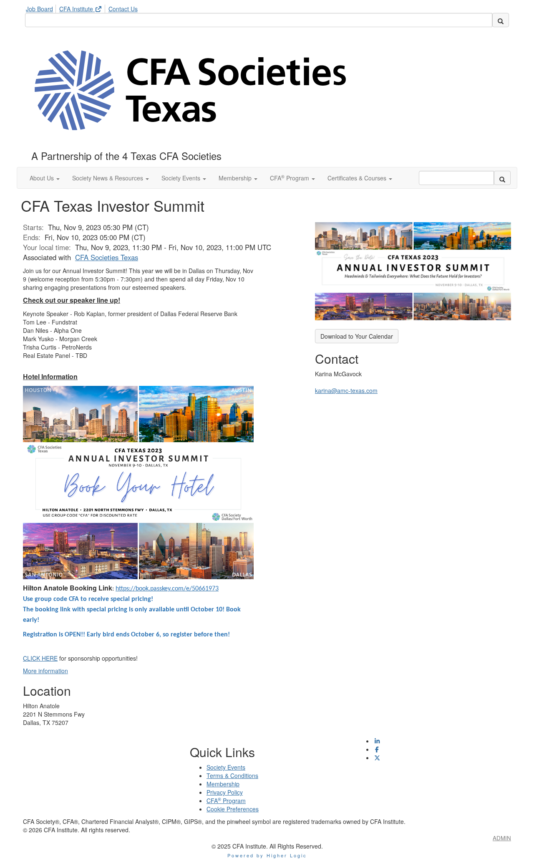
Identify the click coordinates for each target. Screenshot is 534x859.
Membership (223, 784)
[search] (500, 20)
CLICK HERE (40, 658)
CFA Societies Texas (106, 257)
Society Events (226, 767)
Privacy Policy (225, 792)
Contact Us (123, 9)
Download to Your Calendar (356, 336)
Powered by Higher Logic (267, 855)
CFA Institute (77, 9)
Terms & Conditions (232, 775)
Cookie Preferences (233, 809)
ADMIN (502, 838)
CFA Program (226, 800)
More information (45, 670)
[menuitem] (41, 7)
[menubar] (84, 7)
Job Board (39, 9)
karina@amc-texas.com (346, 390)
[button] (44, 177)
